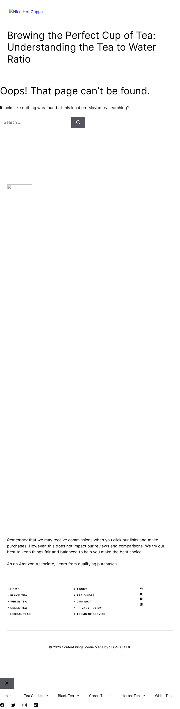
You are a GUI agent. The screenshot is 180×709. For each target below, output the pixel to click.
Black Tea (18, 595)
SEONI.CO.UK (119, 647)
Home (14, 589)
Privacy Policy (89, 608)
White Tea (18, 601)
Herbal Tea (131, 695)
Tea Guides (86, 595)
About (82, 589)
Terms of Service (91, 614)
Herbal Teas (20, 614)
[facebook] (141, 599)
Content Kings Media (78, 647)
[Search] (78, 122)
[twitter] (141, 593)
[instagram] (141, 588)
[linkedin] (141, 604)
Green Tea (18, 608)
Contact (84, 601)
